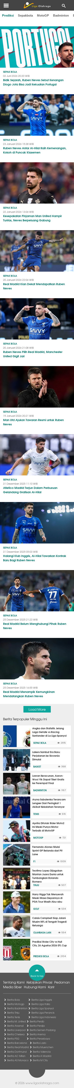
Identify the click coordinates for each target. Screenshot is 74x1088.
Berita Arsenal (15, 1025)
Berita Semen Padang (43, 1030)
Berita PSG (13, 1038)
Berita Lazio (39, 1043)
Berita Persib (37, 1021)
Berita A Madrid (42, 1056)
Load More (37, 709)
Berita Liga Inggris (41, 1000)
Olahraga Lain (42, 932)
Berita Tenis (13, 1017)
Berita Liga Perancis (42, 1012)
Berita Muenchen (43, 1047)
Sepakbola (25, 15)
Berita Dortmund (17, 1051)
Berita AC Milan (16, 1056)
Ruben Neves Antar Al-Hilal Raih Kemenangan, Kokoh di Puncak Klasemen (34, 150)
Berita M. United (16, 1021)
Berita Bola (13, 1000)
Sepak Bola (10, 72)
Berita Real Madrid (18, 1047)
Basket (37, 766)
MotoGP (43, 15)
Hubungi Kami (35, 986)
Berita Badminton (17, 1008)
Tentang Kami (13, 982)
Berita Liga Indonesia (43, 1017)
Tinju (36, 885)
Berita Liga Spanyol (42, 1008)
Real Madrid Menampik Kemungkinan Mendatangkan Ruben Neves (29, 693)
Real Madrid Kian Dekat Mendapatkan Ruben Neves (34, 286)
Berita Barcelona (17, 1043)
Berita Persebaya (40, 1038)
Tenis (36, 814)
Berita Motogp (15, 1004)
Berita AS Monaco (18, 1060)
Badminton (61, 15)
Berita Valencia (42, 1051)
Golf (36, 909)
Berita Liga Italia (40, 1004)
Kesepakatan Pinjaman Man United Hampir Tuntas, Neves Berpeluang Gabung (32, 218)
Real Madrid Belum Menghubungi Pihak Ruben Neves (34, 625)
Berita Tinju (13, 1012)
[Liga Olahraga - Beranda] (37, 5)
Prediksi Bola (41, 956)
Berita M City (40, 1060)
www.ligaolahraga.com (42, 1083)
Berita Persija (37, 1025)
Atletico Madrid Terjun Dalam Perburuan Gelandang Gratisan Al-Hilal (30, 489)
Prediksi (8, 15)
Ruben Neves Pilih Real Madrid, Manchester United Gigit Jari (32, 354)
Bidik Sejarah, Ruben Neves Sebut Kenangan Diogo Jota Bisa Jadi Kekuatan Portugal (33, 82)
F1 (34, 861)
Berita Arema (37, 1034)
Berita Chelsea (15, 1034)
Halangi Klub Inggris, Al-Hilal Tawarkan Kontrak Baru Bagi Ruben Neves (34, 558)
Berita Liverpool (16, 1030)
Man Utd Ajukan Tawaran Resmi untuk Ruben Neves (33, 422)
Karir (51, 986)
